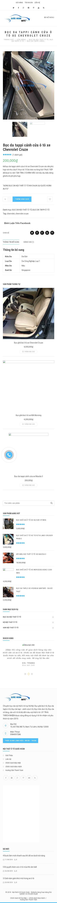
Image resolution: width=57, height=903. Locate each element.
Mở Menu (50, 17)
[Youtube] (29, 777)
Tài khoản (29, 3)
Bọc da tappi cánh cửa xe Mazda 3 (28, 476)
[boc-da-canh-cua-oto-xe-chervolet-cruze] (28, 85)
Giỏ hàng (19, 3)
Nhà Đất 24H (28, 665)
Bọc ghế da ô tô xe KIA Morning (28, 415)
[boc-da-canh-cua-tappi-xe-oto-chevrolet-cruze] (37, 129)
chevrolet (11, 214)
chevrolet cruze (22, 214)
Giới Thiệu (9, 755)
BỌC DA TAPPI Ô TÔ (41, 210)
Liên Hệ (37, 3)
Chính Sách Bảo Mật (13, 763)
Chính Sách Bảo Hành (13, 767)
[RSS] (35, 777)
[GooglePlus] (17, 777)
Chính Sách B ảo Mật (18, 898)
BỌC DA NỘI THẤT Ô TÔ (22, 210)
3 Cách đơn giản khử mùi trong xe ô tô (18, 878)
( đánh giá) (17, 155)
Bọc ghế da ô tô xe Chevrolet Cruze (28, 343)
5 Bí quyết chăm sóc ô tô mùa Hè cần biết (20, 867)
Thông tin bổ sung (11, 242)
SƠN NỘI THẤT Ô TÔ (10, 628)
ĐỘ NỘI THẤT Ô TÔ (10, 622)
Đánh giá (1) (29, 242)
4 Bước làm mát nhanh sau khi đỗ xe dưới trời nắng (24, 856)
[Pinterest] (23, 777)
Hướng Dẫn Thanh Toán (14, 770)
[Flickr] (11, 777)
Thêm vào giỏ (22, 199)
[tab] (13, 242)
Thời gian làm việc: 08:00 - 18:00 (20, 741)
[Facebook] (5, 777)
